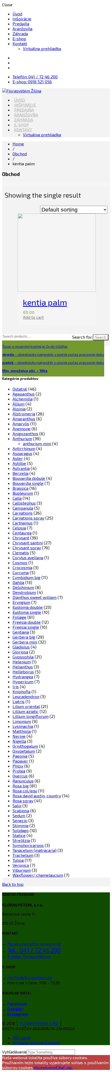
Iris (16, 686)
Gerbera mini (25, 641)
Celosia (19, 527)
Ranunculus (23, 780)
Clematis (21, 552)
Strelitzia (21, 840)
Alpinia (19, 408)
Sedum (19, 815)
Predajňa (21, 23)
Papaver (20, 760)
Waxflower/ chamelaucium (38, 875)
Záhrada (20, 33)
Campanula (23, 507)
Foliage (19, 617)
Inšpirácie (22, 18)
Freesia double (27, 622)
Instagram (17, 1013)
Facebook (17, 1003)
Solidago (21, 830)
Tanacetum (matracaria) (35, 850)
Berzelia (20, 473)
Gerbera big (24, 636)
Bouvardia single (28, 483)
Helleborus (23, 671)
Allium (18, 403)
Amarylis (21, 423)
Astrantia (21, 468)
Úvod (17, 13)
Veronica (21, 865)
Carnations (23, 512)
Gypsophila (23, 656)
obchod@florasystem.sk (29, 977)
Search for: (82, 336)
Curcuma (21, 572)
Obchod (20, 153)
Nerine (19, 736)
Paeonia (20, 755)
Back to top (12, 884)
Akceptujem (45, 1067)
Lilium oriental (26, 706)
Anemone (21, 428)
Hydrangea (23, 676)
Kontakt (20, 43)
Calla (17, 498)
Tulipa (18, 860)
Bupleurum (23, 493)
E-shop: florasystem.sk (29, 956)
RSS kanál (22, 1037)
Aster (18, 458)
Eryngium (21, 602)
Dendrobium (24, 592)
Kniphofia (21, 691)
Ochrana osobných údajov (36, 1042)
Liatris (18, 701)
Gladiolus (21, 646)
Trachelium (23, 855)
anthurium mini (37, 443)
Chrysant (21, 537)
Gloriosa (20, 651)
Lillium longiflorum (30, 716)
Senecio (20, 820)
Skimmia (20, 825)
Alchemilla (23, 398)
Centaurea (22, 532)
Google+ (15, 1008)
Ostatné (20, 388)
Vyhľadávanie (14, 1051)
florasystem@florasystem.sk (34, 943)
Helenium (22, 661)
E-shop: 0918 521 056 (32, 81)
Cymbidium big (26, 577)
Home (18, 143)
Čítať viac (64, 1067)
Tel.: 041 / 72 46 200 (34, 950)
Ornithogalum (25, 746)
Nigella (19, 741)
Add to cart (33, 317)
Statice (19, 835)
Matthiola (22, 731)
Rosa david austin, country (37, 795)
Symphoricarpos (28, 845)
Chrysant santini (28, 542)
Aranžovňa (22, 28)
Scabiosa (21, 810)
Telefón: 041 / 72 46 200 (35, 76)
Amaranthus (24, 418)
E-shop (19, 38)
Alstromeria (24, 413)
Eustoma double (28, 607)
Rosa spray (23, 800)
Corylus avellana (28, 557)
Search (100, 337)
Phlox (18, 765)
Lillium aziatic (26, 711)
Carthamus (23, 522)
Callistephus (24, 502)
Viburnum (22, 870)
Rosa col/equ (25, 790)
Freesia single (26, 627)
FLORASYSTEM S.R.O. (39, 1023)
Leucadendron (26, 696)
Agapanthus (24, 393)
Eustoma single (27, 612)
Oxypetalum (24, 751)
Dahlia (18, 582)
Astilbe (19, 463)
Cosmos (20, 562)
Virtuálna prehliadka (42, 48)
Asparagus (22, 453)
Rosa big (21, 785)
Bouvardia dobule (29, 478)
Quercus (20, 775)
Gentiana (21, 631)
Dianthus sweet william (35, 597)
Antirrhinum (24, 448)
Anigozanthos (25, 433)
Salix (17, 805)
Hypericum (23, 681)
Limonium (22, 721)
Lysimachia (23, 726)
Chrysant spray (27, 547)
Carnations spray (28, 517)
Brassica (20, 488)
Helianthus (23, 666)
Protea (19, 770)
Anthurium (22, 438)
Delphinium (23, 587)
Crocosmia (22, 567)
